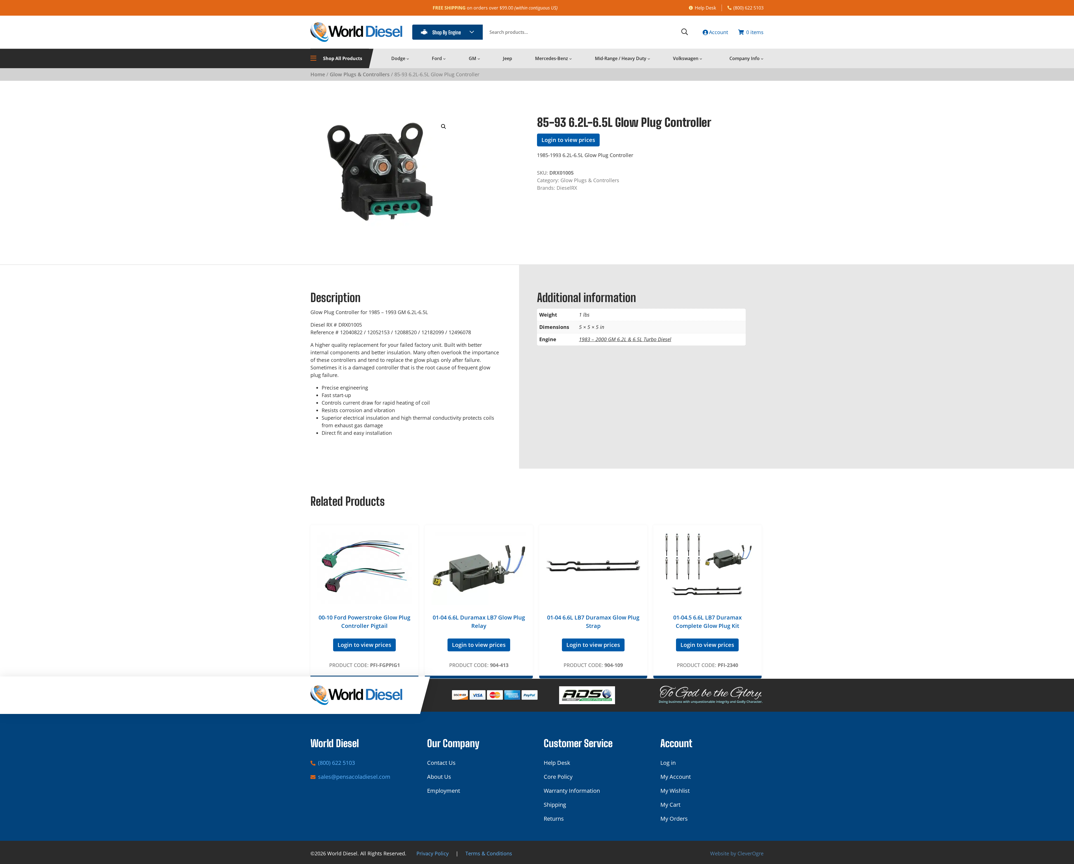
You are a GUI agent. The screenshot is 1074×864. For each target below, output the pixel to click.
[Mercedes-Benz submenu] (570, 58)
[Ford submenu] (444, 58)
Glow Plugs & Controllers (360, 74)
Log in (668, 762)
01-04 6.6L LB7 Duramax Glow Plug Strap (593, 622)
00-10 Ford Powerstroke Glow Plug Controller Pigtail (364, 622)
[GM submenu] (478, 58)
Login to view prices (568, 140)
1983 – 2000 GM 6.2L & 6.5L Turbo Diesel (625, 339)
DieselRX (567, 187)
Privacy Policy (432, 853)
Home (317, 74)
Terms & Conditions (488, 853)
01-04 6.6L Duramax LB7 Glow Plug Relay (479, 622)
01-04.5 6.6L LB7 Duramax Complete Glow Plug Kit (707, 622)
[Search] (684, 32)
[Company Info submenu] (762, 58)
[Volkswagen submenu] (700, 58)
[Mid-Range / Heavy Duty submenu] (648, 58)
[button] (444, 127)
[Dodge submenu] (407, 58)
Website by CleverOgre (737, 853)
